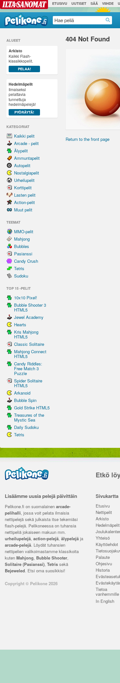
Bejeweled (15, 571)
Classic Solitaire (29, 344)
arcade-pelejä (18, 545)
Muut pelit (23, 210)
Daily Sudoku (26, 427)
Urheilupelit (24, 180)
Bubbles (21, 246)
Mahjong (22, 239)
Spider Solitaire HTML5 (28, 383)
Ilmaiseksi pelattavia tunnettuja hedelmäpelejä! (22, 98)
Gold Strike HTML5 (32, 408)
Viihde (108, 3)
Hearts (20, 324)
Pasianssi (23, 254)
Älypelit (21, 151)
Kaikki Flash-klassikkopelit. (21, 59)
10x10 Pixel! (25, 298)
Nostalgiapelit (26, 173)
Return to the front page (87, 139)
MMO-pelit (23, 231)
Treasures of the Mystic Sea (29, 417)
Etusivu (59, 3)
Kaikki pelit (24, 136)
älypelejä (70, 538)
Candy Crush (26, 261)
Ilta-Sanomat (24, 4)
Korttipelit (23, 187)
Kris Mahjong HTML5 (26, 334)
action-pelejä (46, 538)
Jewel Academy (29, 317)
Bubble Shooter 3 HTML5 (30, 307)
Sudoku (21, 276)
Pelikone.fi (26, 19)
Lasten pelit (25, 195)
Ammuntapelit (27, 158)
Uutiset (78, 3)
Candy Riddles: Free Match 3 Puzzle (28, 368)
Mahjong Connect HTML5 (30, 353)
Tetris (19, 268)
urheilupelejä (18, 538)
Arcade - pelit (26, 143)
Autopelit (22, 165)
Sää (94, 3)
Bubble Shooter (51, 558)
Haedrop (108, 20)
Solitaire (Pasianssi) (24, 564)
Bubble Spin (25, 400)
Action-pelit (24, 202)
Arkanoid (22, 393)
